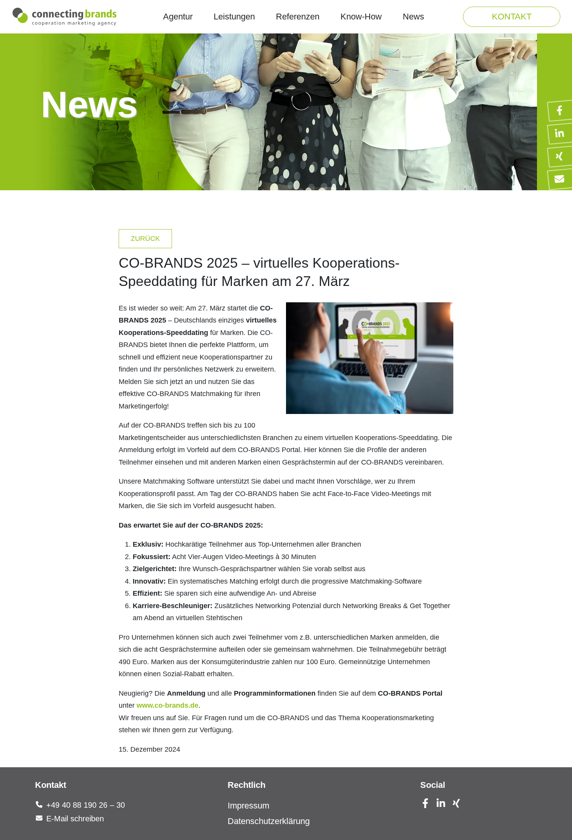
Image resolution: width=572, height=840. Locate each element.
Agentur (178, 16)
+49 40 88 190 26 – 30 (85, 805)
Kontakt (512, 16)
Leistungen (234, 16)
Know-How (361, 16)
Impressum (248, 805)
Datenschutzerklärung (269, 821)
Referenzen (297, 16)
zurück (145, 238)
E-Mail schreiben (75, 818)
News (413, 16)
